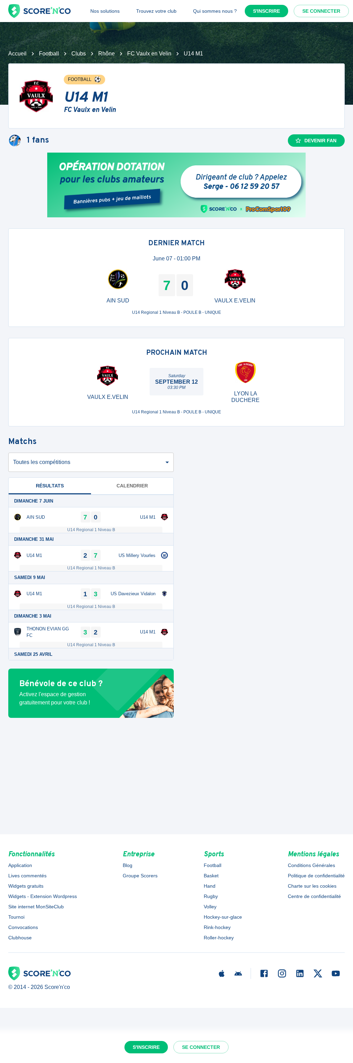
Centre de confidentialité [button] (314, 896)
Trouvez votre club (156, 11)
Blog (127, 865)
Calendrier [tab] (132, 485)
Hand (209, 886)
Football (49, 53)
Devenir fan (320, 140)
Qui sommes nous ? (215, 11)
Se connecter (321, 11)
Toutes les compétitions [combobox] (41, 462)
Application (20, 865)
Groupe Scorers (140, 875)
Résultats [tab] (50, 485)
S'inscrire (266, 11)
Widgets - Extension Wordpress (42, 896)
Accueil (17, 53)
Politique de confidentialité (316, 875)
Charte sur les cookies (312, 886)
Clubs (78, 53)
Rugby (211, 896)
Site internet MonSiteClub (36, 906)
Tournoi (16, 917)
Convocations (23, 927)
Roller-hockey (219, 937)
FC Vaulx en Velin (149, 53)
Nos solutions (105, 11)
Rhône (106, 53)
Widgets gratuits (25, 886)
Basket (211, 875)
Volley (210, 906)
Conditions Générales (311, 865)
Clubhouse (20, 937)
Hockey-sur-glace (223, 917)
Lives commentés (27, 875)
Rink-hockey (217, 927)
